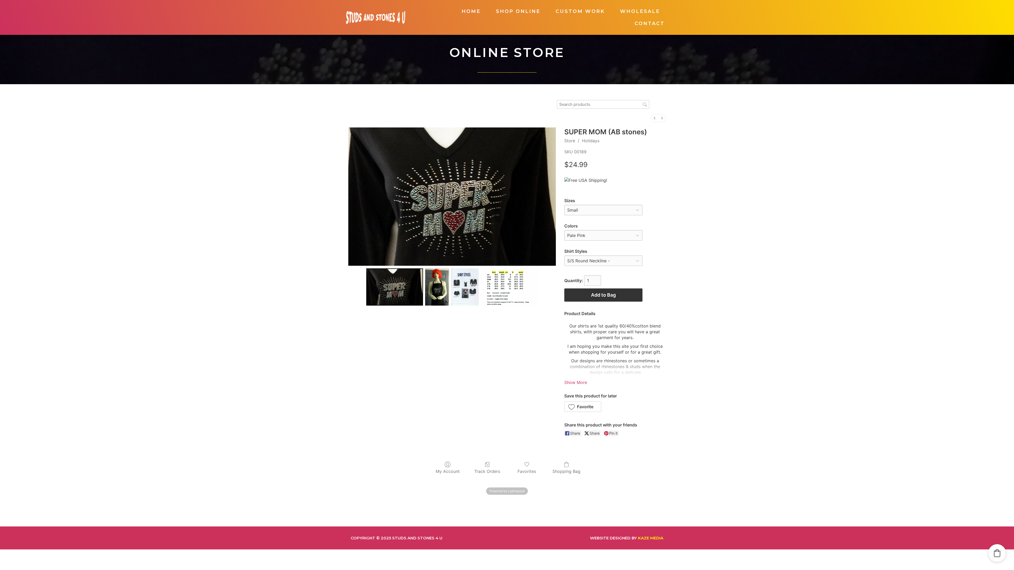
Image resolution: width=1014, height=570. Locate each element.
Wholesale (640, 11)
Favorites (527, 471)
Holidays (590, 140)
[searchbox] (603, 104)
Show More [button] (575, 382)
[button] (583, 406)
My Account (448, 471)
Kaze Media (650, 537)
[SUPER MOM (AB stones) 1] (437, 287)
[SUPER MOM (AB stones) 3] (509, 287)
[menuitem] (654, 118)
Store (569, 140)
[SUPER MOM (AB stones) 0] (394, 287)
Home (471, 11)
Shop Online (518, 11)
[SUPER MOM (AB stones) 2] (465, 287)
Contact (650, 23)
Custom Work (580, 11)
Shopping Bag (566, 471)
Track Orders (487, 471)
